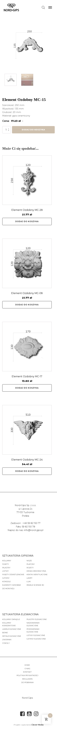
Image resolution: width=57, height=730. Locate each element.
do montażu (8, 588)
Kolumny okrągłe (11, 619)
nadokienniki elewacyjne (33, 624)
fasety (5, 564)
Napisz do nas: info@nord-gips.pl (25, 530)
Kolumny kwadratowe (9, 624)
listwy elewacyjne (36, 635)
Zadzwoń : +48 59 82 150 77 (25, 523)
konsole (6, 581)
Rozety (30, 568)
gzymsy (5, 578)
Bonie (5, 633)
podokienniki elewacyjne (33, 630)
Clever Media (37, 725)
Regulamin (27, 679)
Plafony (31, 564)
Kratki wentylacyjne (37, 574)
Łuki (29, 581)
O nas (27, 669)
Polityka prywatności (27, 675)
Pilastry (6, 568)
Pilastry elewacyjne (37, 619)
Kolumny (6, 561)
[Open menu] (50, 7)
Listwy (5, 571)
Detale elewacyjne (11, 636)
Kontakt (27, 672)
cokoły (6, 643)
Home (27, 665)
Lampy (29, 578)
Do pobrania (27, 682)
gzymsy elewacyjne (36, 639)
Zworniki (6, 640)
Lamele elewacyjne (11, 629)
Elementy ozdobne (11, 585)
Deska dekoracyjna (36, 571)
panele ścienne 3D (35, 585)
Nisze (29, 561)
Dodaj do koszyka (33, 130)
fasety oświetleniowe (13, 574)
